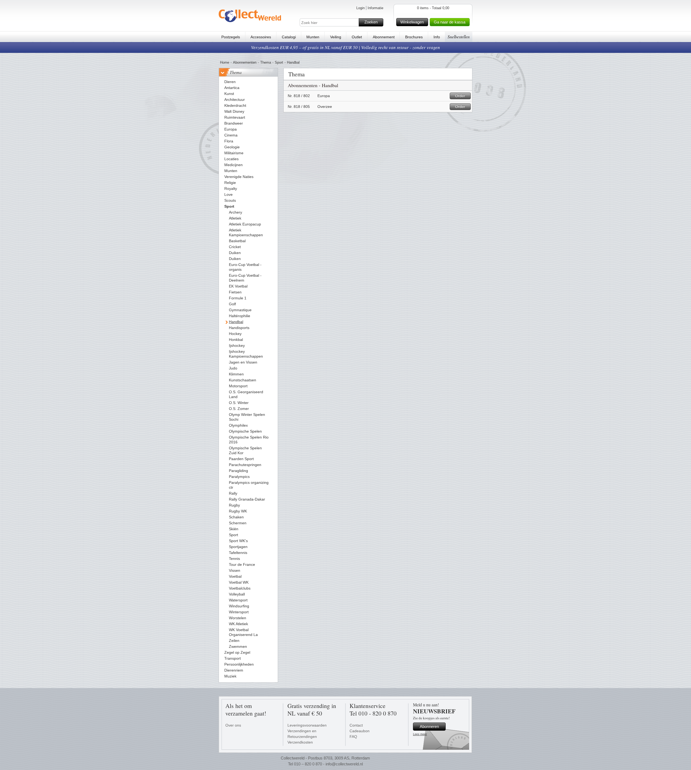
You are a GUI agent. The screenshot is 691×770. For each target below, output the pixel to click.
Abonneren (429, 726)
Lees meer (420, 734)
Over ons (233, 725)
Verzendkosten (300, 742)
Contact (356, 725)
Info (436, 37)
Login (360, 8)
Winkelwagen (412, 22)
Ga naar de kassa (449, 22)
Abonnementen (244, 62)
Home (224, 62)
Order (460, 96)
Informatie (375, 8)
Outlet (357, 37)
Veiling (335, 37)
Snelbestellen (459, 36)
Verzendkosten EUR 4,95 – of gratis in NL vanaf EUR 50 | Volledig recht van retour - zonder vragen (345, 47)
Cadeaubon (360, 731)
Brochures (414, 37)
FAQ (353, 736)
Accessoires (260, 37)
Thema (265, 62)
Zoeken (371, 22)
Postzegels (230, 37)
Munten (312, 37)
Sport (279, 62)
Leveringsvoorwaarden (307, 725)
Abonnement (384, 37)
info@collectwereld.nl (344, 764)
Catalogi (289, 37)
